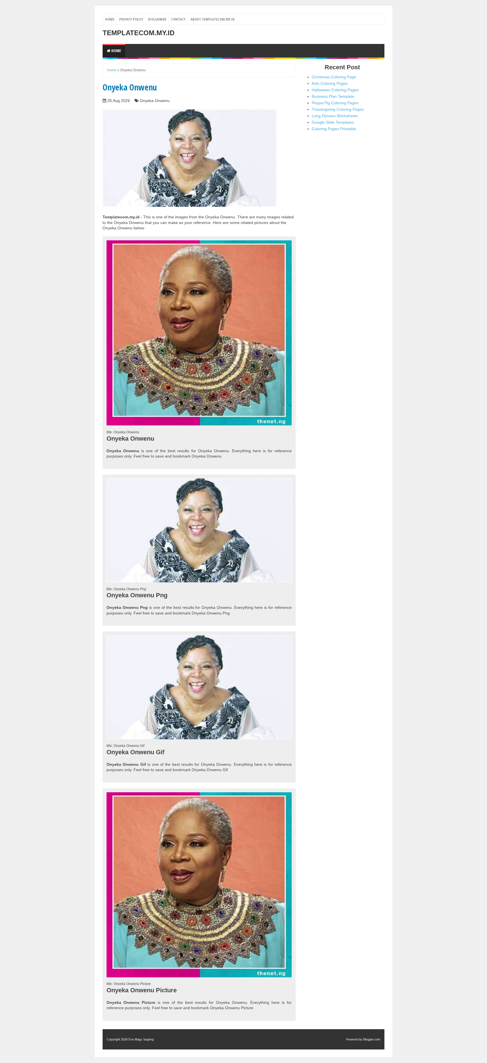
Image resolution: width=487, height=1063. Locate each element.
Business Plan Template (333, 96)
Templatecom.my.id (138, 33)
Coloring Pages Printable (334, 129)
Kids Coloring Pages (330, 83)
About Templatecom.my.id (213, 19)
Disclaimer (157, 19)
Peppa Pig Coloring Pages (335, 103)
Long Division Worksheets (335, 116)
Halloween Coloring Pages (335, 90)
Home (109, 19)
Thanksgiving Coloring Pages (338, 109)
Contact (178, 19)
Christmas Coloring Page (334, 77)
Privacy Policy (131, 19)
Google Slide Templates (333, 122)
